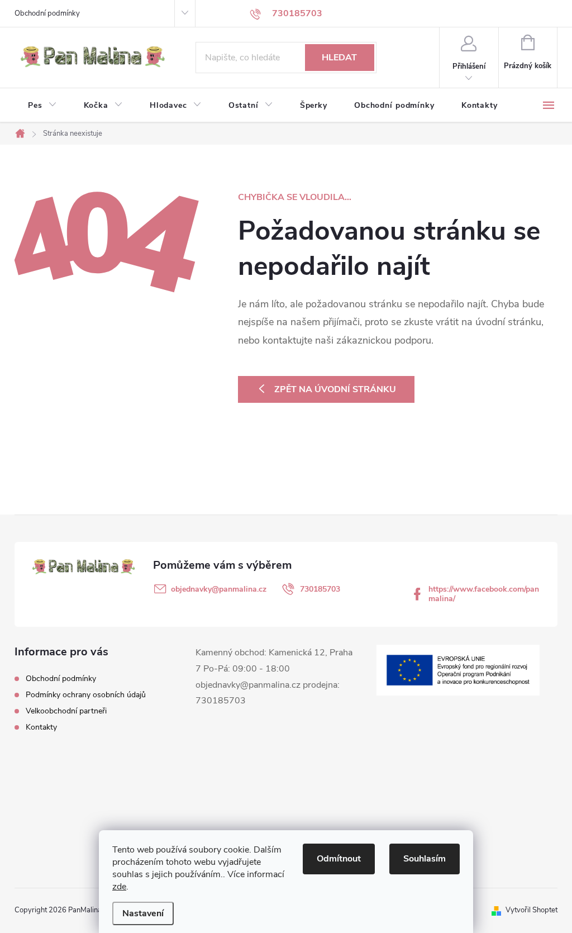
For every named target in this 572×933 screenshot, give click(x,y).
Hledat (339, 57)
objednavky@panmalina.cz (218, 589)
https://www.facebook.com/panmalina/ (483, 594)
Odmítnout (339, 859)
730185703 (320, 589)
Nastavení (143, 913)
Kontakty (41, 727)
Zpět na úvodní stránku (335, 389)
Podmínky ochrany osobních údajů (86, 694)
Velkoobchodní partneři (66, 711)
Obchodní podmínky (47, 13)
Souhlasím (424, 859)
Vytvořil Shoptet (531, 910)
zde (119, 886)
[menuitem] (42, 105)
